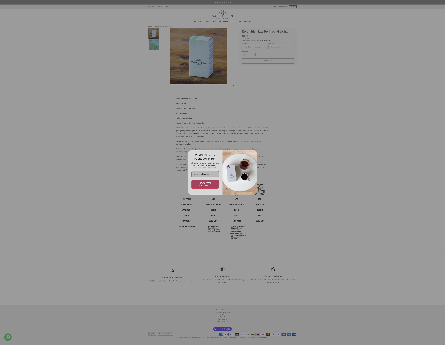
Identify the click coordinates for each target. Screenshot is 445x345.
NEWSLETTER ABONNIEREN (205, 184)
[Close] (254, 153)
